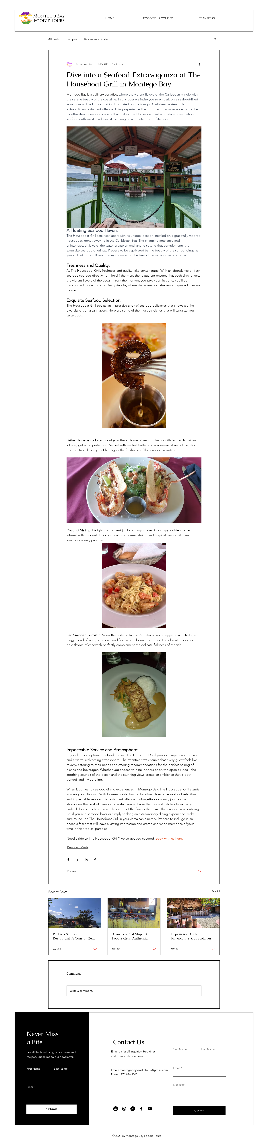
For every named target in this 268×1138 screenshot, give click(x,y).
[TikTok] (132, 1108)
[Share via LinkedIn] (86, 859)
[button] (215, 39)
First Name (33, 1068)
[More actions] (199, 64)
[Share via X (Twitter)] (77, 859)
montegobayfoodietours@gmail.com (144, 1070)
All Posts (53, 39)
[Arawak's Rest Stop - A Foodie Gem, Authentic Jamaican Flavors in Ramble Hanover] (134, 913)
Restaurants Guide (96, 39)
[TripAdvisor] (115, 1108)
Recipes (72, 39)
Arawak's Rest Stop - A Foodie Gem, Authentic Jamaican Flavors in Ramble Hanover (133, 936)
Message (179, 1084)
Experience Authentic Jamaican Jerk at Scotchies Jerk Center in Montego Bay (192, 936)
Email (30, 1086)
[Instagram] (124, 1108)
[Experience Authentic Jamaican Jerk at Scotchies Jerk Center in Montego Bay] (193, 913)
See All (216, 891)
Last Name (61, 1068)
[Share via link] (95, 859)
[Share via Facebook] (68, 859)
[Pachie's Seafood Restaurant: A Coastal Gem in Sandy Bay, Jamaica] (74, 913)
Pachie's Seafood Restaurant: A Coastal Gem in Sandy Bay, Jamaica (74, 936)
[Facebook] (141, 1108)
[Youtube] (149, 1108)
